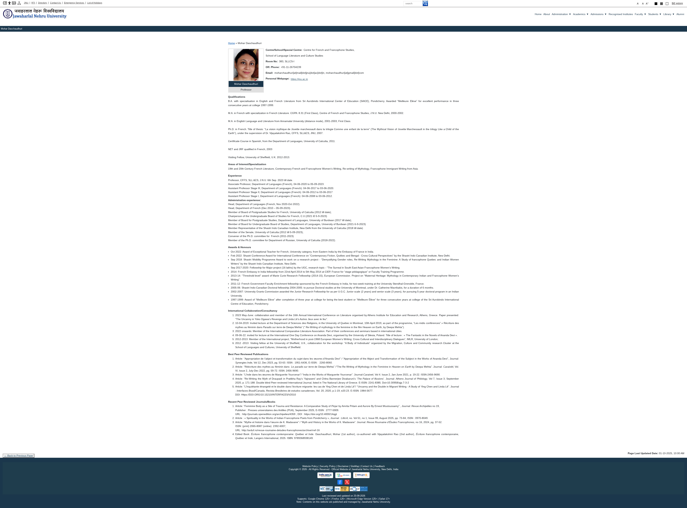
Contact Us (55, 3)
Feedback (380, 466)
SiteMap (354, 466)
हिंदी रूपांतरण (677, 3)
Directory (42, 3)
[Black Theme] (656, 3)
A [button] (647, 3)
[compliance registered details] (359, 488)
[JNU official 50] (347, 482)
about (546, 14)
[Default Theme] (667, 3)
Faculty (640, 14)
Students (655, 14)
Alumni (680, 14)
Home (538, 14)
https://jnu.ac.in (299, 79)
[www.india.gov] (325, 475)
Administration (561, 14)
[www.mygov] (343, 475)
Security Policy (328, 466)
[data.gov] (361, 475)
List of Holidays (94, 3)
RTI (33, 3)
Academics (581, 14)
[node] (35, 14)
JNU (26, 3)
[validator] (327, 488)
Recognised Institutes (621, 14)
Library (669, 14)
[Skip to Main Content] (5, 2)
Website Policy (310, 466)
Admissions (599, 14)
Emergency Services (74, 3)
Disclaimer (343, 466)
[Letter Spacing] (19, 3)
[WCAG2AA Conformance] (342, 488)
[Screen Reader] (14, 2)
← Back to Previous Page (18, 455)
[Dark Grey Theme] (661, 3)
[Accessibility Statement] (9, 3)
